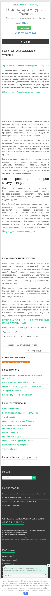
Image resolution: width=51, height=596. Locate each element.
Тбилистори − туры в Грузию (25, 11)
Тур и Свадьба (8, 417)
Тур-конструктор (9, 66)
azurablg (9, 336)
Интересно (44, 66)
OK (26, 593)
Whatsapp (25, 28)
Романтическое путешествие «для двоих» (20, 413)
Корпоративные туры (11, 436)
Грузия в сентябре (10, 432)
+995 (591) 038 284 (25, 33)
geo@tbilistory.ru (24, 23)
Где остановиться (9, 560)
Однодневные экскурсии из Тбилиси (18, 421)
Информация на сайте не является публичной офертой (23, 494)
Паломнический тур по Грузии (15, 445)
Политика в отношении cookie (13, 535)
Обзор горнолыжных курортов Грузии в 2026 (21, 386)
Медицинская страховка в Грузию (21, 345)
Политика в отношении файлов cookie (18, 382)
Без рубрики (7, 556)
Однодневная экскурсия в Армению (17, 440)
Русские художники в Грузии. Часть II (18, 395)
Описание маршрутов (27, 66)
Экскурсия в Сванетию (12, 390)
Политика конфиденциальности (14, 532)
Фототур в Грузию (37, 351)
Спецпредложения (10, 408)
